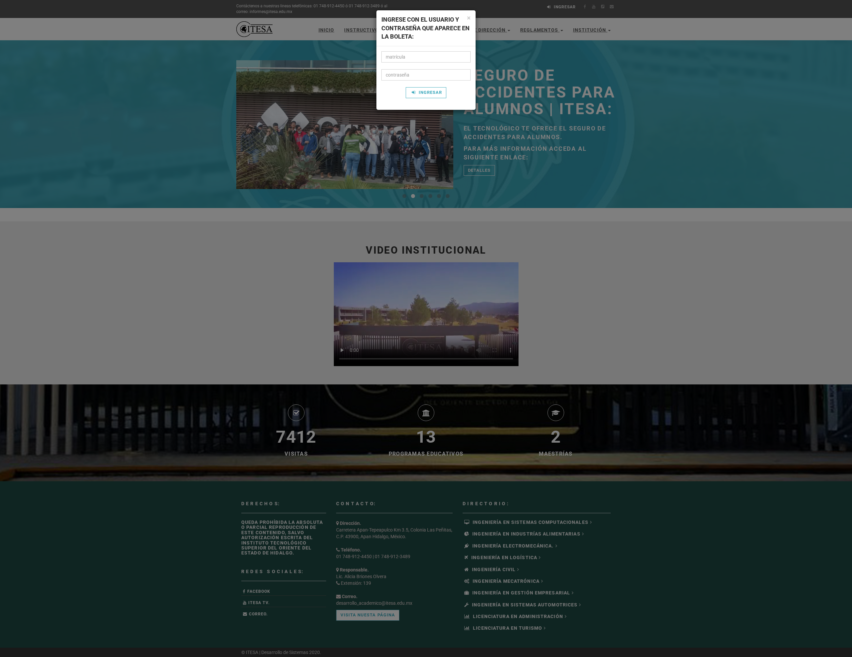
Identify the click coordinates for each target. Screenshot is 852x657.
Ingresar (429, 92)
